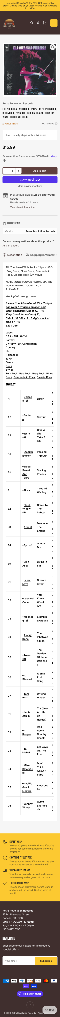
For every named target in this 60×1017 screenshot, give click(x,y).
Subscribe (46, 960)
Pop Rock (25, 373)
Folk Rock (12, 373)
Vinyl (13, 343)
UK (8, 351)
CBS (8, 336)
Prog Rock (38, 373)
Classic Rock (44, 377)
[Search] (32, 23)
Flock (27, 490)
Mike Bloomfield (27, 769)
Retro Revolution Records (17, 103)
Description (14, 255)
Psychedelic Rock (24, 377)
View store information (22, 207)
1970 (9, 358)
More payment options (30, 186)
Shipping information (43, 255)
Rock (9, 366)
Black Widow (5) (26, 508)
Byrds (27, 545)
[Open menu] (54, 23)
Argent (28, 527)
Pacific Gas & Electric (27, 787)
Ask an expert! (10, 245)
